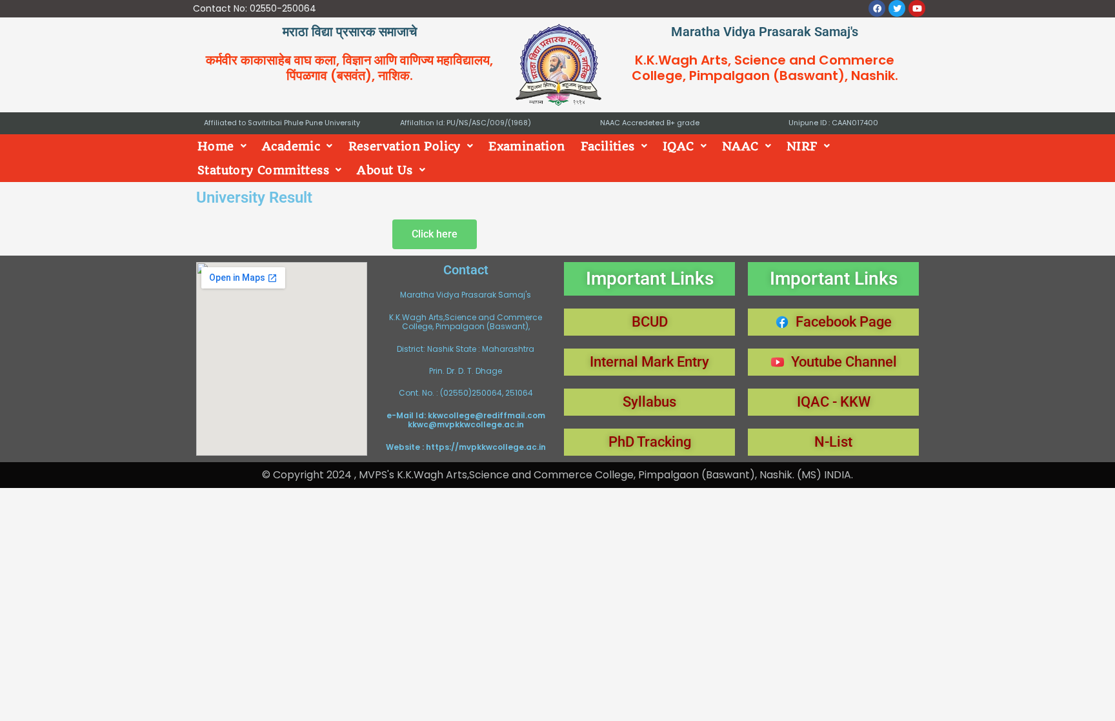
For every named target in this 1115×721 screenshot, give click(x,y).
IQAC (678, 146)
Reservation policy (404, 146)
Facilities (608, 146)
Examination (526, 146)
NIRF (802, 146)
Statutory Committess (263, 170)
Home (215, 146)
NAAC (740, 146)
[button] (222, 146)
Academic (291, 146)
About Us (384, 170)
